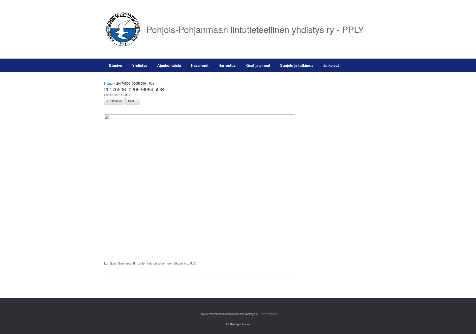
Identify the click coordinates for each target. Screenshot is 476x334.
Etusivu (115, 65)
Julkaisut (331, 65)
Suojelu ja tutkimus (296, 65)
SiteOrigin (234, 324)
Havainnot (199, 65)
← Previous (114, 100)
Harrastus (227, 65)
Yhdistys (139, 65)
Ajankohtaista (169, 65)
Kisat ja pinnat (257, 65)
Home (108, 83)
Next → (133, 100)
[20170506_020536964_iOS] (199, 118)
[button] (364, 65)
